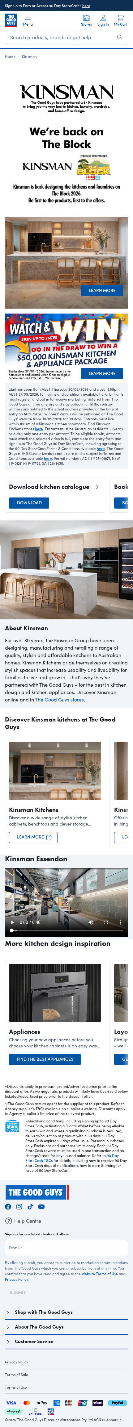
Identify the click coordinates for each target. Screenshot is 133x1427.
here (86, 5)
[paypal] (117, 1402)
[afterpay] (14, 1411)
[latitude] (35, 1411)
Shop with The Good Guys (44, 1312)
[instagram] (19, 1205)
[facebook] (8, 1205)
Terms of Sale (16, 1374)
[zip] (97, 1402)
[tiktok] (30, 1205)
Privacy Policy (16, 1279)
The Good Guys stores (59, 699)
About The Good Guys (39, 1327)
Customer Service (34, 1341)
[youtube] (41, 1205)
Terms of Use (16, 1387)
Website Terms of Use (100, 1273)
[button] (125, 495)
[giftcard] (51, 1411)
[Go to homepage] (11, 20)
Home (10, 56)
